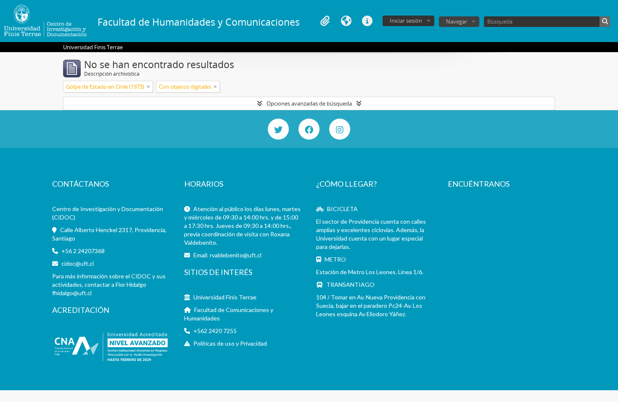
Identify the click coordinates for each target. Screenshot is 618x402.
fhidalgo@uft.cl (72, 292)
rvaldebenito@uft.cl (235, 255)
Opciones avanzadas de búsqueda (309, 103)
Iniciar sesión (406, 20)
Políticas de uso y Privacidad (230, 343)
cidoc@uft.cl (77, 263)
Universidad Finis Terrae (224, 297)
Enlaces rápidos (367, 21)
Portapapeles (324, 21)
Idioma (346, 21)
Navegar (456, 21)
